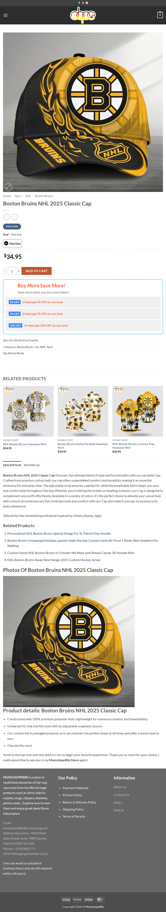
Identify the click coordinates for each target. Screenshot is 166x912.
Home (7, 196)
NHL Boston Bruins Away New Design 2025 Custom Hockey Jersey (53, 560)
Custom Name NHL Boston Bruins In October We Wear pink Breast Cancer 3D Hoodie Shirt (70, 553)
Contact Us (122, 795)
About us (120, 787)
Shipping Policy (73, 809)
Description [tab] (12, 465)
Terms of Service (74, 816)
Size (6, 234)
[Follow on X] (83, 3)
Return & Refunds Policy (79, 802)
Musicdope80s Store (63, 760)
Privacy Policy (72, 795)
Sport (18, 196)
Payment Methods (75, 788)
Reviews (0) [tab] (32, 465)
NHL (28, 196)
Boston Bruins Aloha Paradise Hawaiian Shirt (83, 445)
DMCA (119, 810)
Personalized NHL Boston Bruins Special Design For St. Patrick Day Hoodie (59, 533)
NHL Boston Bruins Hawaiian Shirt (25, 444)
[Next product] (6, 217)
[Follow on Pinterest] (87, 3)
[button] (5, 15)
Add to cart (37, 271)
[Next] (163, 423)
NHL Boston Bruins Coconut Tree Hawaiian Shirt (133, 445)
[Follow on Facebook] (79, 3)
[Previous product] (14, 217)
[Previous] (3, 423)
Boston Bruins (44, 196)
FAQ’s (118, 802)
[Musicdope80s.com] (83, 15)
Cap (36, 347)
